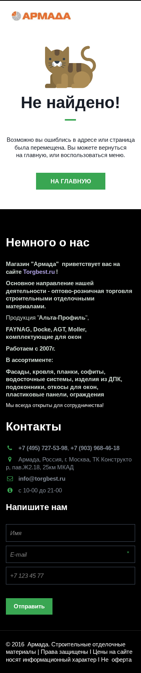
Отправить (29, 606)
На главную (71, 181)
